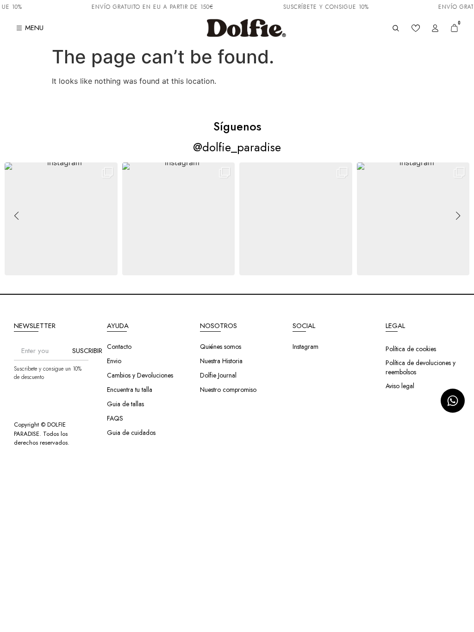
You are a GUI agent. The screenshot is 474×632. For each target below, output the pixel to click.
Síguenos (237, 126)
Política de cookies (411, 348)
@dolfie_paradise (237, 147)
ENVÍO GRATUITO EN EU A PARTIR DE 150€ (148, 7)
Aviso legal (400, 385)
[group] (61, 218)
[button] (237, 269)
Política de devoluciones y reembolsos (420, 367)
